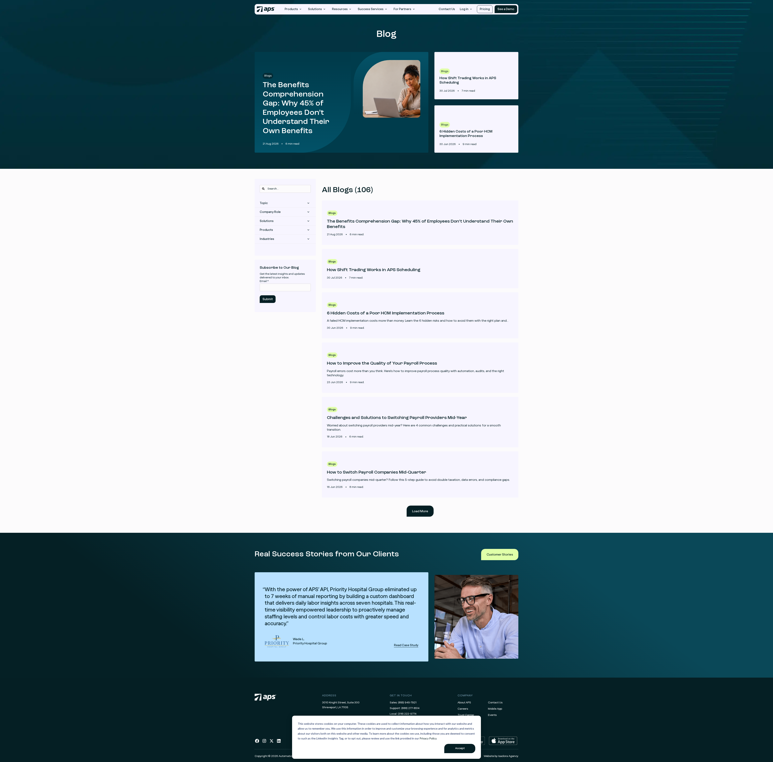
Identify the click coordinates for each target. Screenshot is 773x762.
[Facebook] (257, 742)
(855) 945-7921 (407, 702)
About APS (464, 702)
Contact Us (447, 9)
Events (492, 715)
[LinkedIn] (278, 742)
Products (266, 229)
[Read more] (420, 222)
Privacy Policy (428, 738)
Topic (264, 203)
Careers (463, 708)
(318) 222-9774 (407, 713)
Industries (267, 239)
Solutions (267, 221)
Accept (460, 748)
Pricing (485, 9)
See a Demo (505, 9)
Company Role (270, 212)
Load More (420, 511)
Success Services (370, 9)
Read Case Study (341, 616)
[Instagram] (264, 742)
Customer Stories (500, 554)
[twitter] (271, 742)
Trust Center (466, 715)
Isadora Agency (508, 756)
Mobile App (495, 708)
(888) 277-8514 (410, 708)
